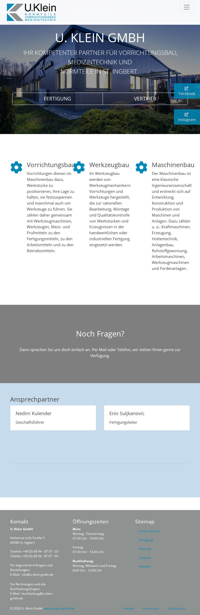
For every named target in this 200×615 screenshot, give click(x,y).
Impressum (151, 608)
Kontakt (128, 608)
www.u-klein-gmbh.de (59, 608)
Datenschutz (176, 608)
